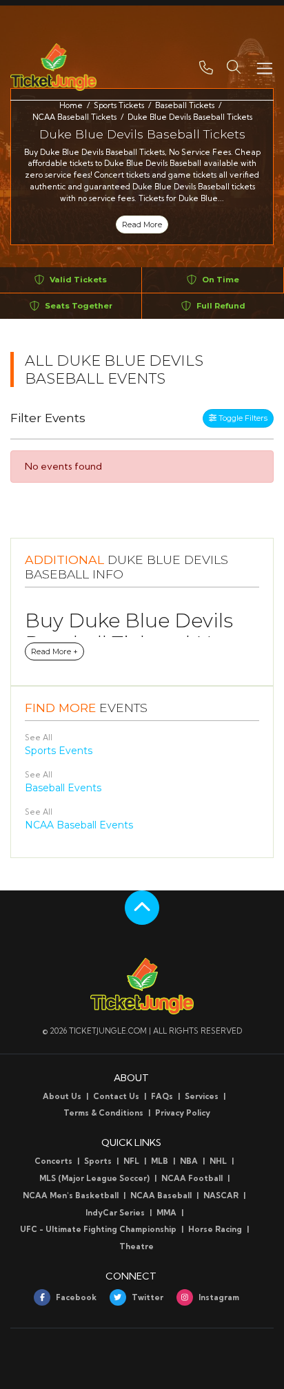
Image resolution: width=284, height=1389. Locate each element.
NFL (131, 1161)
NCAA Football (192, 1178)
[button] (233, 66)
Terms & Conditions (103, 1113)
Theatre (136, 1246)
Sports (98, 1161)
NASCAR (221, 1195)
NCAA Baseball (161, 1195)
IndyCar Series (115, 1213)
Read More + (54, 651)
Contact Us (116, 1096)
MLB (159, 1161)
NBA (189, 1161)
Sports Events (58, 750)
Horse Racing (215, 1229)
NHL (218, 1161)
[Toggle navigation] (264, 67)
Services (202, 1096)
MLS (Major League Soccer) (94, 1178)
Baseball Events (63, 788)
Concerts (53, 1161)
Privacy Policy (182, 1113)
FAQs (162, 1096)
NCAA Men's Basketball (71, 1195)
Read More (142, 224)
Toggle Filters (241, 418)
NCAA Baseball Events (79, 825)
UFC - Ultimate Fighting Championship (98, 1229)
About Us (62, 1096)
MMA (166, 1213)
